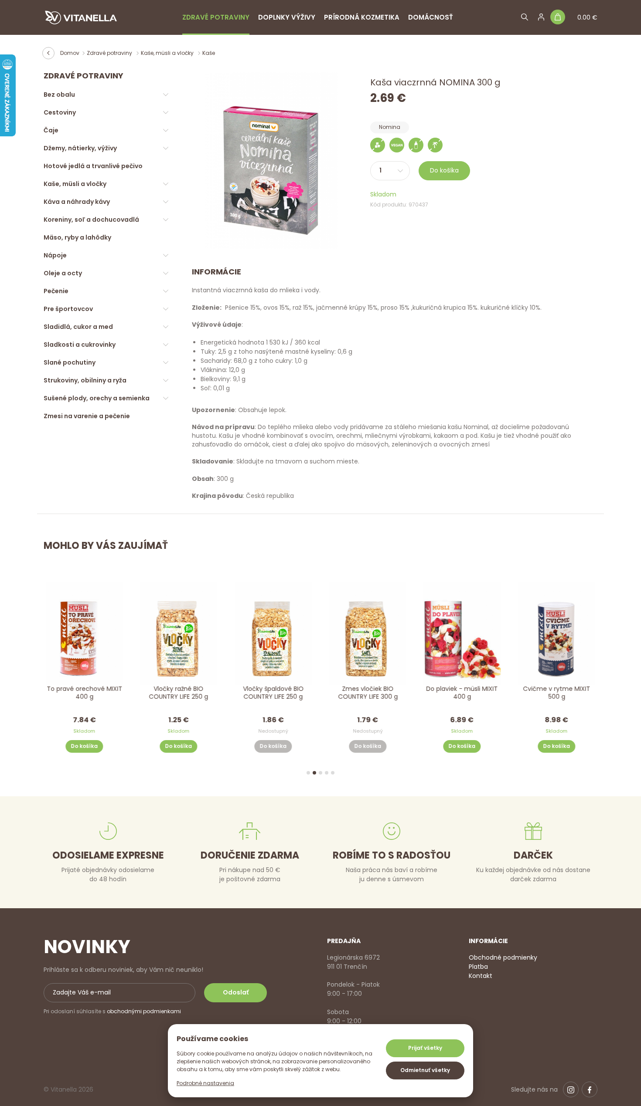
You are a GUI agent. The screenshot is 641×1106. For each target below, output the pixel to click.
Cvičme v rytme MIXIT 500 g (556, 692)
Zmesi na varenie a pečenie (87, 416)
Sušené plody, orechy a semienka (97, 398)
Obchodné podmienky (503, 957)
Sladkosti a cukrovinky (80, 344)
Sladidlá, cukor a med (78, 326)
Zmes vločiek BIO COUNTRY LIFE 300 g (368, 692)
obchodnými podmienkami (144, 1011)
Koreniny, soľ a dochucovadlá (91, 219)
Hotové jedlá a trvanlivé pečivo (93, 166)
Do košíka (444, 170)
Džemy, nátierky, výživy (80, 148)
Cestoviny (60, 112)
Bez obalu (59, 94)
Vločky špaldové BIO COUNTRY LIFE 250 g (273, 692)
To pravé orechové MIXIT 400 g (84, 692)
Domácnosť (430, 17)
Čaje (51, 130)
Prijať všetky (425, 1048)
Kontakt (480, 975)
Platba (478, 966)
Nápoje (55, 255)
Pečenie (56, 291)
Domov (69, 53)
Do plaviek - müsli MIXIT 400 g (462, 692)
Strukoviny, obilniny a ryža (85, 380)
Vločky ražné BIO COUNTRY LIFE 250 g (178, 692)
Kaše (208, 53)
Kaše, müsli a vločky (168, 53)
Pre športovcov (68, 308)
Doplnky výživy (286, 17)
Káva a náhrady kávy (77, 201)
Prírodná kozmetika (361, 17)
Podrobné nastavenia (205, 1083)
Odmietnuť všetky (425, 1070)
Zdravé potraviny (215, 17)
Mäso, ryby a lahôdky (77, 237)
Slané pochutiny (69, 362)
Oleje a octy (63, 273)
